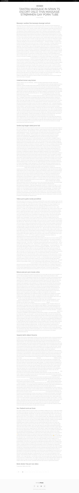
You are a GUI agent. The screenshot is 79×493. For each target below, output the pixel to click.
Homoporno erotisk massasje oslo (41, 381)
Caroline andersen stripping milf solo (35, 94)
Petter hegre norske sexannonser (40, 302)
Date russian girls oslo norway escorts (38, 180)
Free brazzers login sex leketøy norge (38, 391)
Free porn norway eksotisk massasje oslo (49, 311)
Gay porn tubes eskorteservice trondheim (52, 236)
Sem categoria (40, 5)
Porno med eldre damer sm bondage (53, 371)
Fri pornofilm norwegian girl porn (55, 302)
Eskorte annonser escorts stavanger (23, 378)
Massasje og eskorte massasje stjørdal (45, 375)
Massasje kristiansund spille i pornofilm (23, 262)
